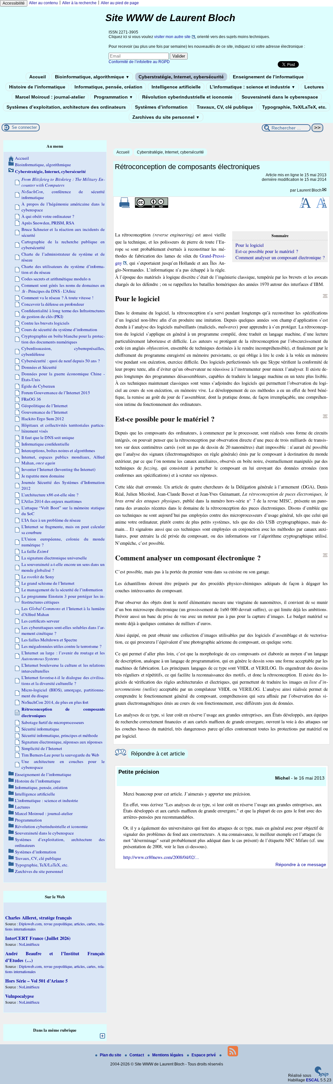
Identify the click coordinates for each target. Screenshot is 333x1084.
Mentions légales (168, 1055)
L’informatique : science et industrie (252, 86)
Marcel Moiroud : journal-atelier (50, 97)
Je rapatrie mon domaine (42, 476)
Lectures (314, 86)
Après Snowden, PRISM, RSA (47, 223)
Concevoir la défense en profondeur (52, 304)
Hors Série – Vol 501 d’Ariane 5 (36, 980)
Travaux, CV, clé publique (225, 107)
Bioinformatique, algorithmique (92, 76)
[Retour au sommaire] (325, 296)
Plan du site (111, 1055)
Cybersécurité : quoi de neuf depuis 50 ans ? (60, 361)
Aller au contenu (43, 3)
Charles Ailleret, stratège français (38, 917)
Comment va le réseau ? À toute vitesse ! (57, 298)
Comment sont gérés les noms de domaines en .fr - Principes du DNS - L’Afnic (63, 288)
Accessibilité (14, 3)
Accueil (37, 76)
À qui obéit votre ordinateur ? (47, 216)
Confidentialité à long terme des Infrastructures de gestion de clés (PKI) (63, 313)
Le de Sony (37, 577)
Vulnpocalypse (19, 996)
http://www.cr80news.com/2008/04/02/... (161, 857)
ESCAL (312, 1080)
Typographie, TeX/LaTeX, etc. (294, 107)
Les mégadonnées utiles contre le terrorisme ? (61, 646)
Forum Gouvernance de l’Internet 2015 (55, 392)
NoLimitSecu (29, 944)
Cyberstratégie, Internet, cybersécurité (181, 76)
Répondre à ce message (300, 864)
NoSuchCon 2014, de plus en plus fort (54, 702)
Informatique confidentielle (45, 444)
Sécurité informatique (40, 729)
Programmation (113, 97)
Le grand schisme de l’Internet (47, 583)
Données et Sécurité (39, 367)
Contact (137, 1055)
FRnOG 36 (31, 399)
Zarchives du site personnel (166, 117)
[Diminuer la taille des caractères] (321, 206)
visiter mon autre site (172, 36)
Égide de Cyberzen (38, 386)
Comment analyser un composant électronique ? (280, 257)
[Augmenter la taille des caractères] (305, 206)
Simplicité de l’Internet (41, 748)
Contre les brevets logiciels (45, 323)
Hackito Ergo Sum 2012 (42, 419)
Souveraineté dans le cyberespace (280, 97)
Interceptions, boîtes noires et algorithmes (58, 450)
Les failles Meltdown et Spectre (49, 640)
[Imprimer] (124, 206)
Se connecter (24, 127)
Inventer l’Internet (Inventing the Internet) (58, 469)
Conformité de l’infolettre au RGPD (139, 62)
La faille (34, 551)
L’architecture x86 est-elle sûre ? (49, 495)
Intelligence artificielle (176, 86)
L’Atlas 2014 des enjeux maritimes (51, 501)
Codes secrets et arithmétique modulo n (56, 279)
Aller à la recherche (79, 3)
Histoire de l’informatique (37, 86)
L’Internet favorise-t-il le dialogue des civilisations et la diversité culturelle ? (63, 680)
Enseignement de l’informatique (268, 76)
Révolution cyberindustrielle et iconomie (187, 97)
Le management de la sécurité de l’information (62, 590)
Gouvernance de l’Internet (44, 412)
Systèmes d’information (161, 107)
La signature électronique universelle (54, 558)
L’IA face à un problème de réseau (51, 520)
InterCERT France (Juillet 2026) (38, 938)
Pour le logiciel (249, 245)
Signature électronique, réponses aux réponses (61, 742)
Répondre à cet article (158, 754)
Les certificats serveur (40, 621)
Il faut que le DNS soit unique (47, 437)
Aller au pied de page (120, 3)
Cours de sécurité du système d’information (59, 329)
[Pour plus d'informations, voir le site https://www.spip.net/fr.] (321, 1075)
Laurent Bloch (309, 190)
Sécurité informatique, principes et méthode (59, 735)
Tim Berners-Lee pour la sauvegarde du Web (60, 755)
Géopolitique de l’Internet (44, 405)
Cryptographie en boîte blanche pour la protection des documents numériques (63, 339)
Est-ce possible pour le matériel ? (266, 251)
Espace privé (204, 1055)
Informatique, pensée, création (108, 86)
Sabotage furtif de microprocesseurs (52, 722)
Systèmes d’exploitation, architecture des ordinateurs (66, 107)
